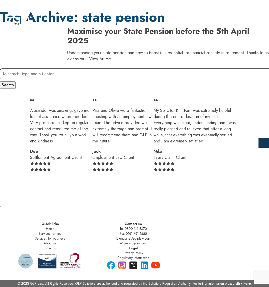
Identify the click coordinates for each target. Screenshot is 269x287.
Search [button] (8, 85)
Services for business (50, 238)
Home (77, 24)
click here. (243, 283)
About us (50, 243)
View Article (100, 59)
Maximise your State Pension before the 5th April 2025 (158, 36)
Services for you (50, 233)
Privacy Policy (133, 253)
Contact (229, 24)
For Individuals (113, 24)
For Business (159, 24)
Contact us (50, 248)
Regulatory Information (133, 257)
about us (196, 24)
